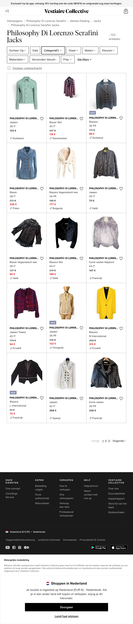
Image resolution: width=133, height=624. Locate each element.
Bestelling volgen (41, 487)
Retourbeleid (42, 503)
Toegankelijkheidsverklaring (20, 539)
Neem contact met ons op (90, 494)
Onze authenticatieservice (46, 496)
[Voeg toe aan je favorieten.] (42, 119)
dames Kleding (80, 21)
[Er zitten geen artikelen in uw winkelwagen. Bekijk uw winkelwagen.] (125, 11)
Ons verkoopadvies (68, 496)
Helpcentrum (91, 486)
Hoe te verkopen (65, 487)
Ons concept (13, 488)
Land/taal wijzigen (66, 616)
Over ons (113, 488)
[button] (125, 11)
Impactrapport (116, 498)
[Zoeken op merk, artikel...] (7, 11)
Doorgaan (66, 607)
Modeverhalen (116, 512)
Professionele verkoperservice (69, 514)
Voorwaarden (70, 539)
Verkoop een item (64, 505)
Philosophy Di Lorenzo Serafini (46, 21)
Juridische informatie (49, 539)
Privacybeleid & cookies (92, 539)
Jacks (97, 21)
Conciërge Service (11, 495)
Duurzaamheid (116, 493)
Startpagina (14, 21)
